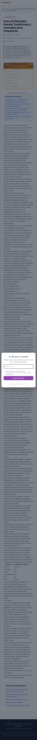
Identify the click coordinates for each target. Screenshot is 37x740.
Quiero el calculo (18, 378)
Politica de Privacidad (15, 371)
